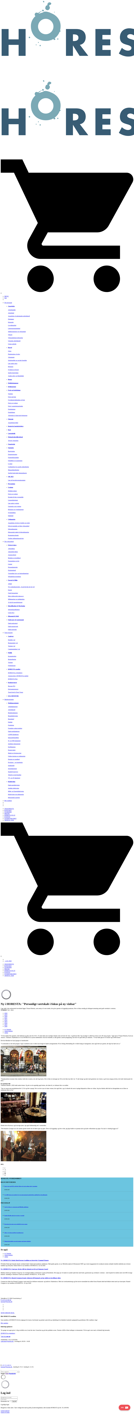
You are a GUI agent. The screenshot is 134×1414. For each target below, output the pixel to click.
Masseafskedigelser (13, 470)
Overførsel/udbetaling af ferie (16, 400)
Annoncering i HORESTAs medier (18, 676)
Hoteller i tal (11, 640)
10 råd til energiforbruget (15, 602)
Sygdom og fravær (13, 369)
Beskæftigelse (12, 659)
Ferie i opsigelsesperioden (15, 406)
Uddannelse (11, 519)
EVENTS (7, 817)
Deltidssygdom (12, 491)
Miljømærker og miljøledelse (16, 599)
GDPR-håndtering (13, 734)
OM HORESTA (9, 808)
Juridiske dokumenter (14, 744)
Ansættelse (11, 306)
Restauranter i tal (13, 643)
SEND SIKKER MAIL (7, 1313)
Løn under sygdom (13, 503)
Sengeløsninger (12, 768)
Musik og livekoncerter (14, 753)
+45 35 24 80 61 (6, 1365)
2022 (5, 1020)
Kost (9, 430)
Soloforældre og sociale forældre (17, 360)
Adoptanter (11, 357)
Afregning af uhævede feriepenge (17, 415)
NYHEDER (8, 812)
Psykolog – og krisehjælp (15, 762)
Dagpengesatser (12, 454)
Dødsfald (10, 516)
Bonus (10, 379)
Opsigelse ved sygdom (14, 506)
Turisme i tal (11, 646)
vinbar (6, 1032)
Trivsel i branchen (13, 440)
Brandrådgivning (13, 716)
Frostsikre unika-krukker (15, 728)
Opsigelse (11, 448)
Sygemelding (12, 512)
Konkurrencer (12, 682)
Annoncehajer (12, 555)
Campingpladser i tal (14, 649)
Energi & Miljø (12, 580)
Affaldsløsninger (13, 706)
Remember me (5, 1401)
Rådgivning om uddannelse (16, 794)
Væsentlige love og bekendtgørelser (18, 573)
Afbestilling (11, 548)
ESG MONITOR (13, 696)
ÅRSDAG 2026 (9, 820)
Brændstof (11, 719)
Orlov (9, 351)
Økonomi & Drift (13, 616)
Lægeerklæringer (13, 500)
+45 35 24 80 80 (6, 1300)
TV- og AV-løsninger (14, 778)
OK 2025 (10, 476)
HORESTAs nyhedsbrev (15, 673)
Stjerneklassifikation (14, 609)
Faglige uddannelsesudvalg (16, 538)
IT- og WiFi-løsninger (14, 741)
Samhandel (11, 765)
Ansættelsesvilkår (13, 422)
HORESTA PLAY (9, 815)
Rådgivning (11, 781)
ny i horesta (7, 1029)
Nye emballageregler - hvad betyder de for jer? (21, 587)
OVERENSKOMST (10, 818)
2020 (5, 1016)
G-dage (10, 464)
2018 (5, 1013)
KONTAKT (8, 810)
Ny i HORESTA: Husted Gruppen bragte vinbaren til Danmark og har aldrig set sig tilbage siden (31, 1278)
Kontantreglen (12, 656)
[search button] (18, 1372)
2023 (5, 1021)
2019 (5, 1015)
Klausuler (11, 322)
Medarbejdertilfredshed (15, 437)
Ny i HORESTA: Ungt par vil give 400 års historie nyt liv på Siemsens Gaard (24, 1269)
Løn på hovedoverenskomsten (16, 480)
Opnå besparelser (13, 593)
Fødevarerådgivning (14, 785)
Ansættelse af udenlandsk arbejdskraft (19, 316)
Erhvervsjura (12, 545)
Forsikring (11, 725)
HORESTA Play (13, 679)
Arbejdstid (11, 313)
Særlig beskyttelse (13, 373)
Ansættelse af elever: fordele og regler (19, 523)
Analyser (11, 636)
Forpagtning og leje (13, 561)
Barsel (10, 347)
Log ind (5, 1392)
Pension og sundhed (14, 759)
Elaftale (10, 722)
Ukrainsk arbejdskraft (14, 341)
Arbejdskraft (11, 710)
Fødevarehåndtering (14, 731)
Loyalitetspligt (12, 325)
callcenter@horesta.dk (7, 1341)
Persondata (11, 484)
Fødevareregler (12, 629)
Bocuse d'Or (11, 686)
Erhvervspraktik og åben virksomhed (18, 526)
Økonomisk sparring (14, 797)
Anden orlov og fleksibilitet (16, 376)
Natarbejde (11, 444)
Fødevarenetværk (13, 626)
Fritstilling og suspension (15, 460)
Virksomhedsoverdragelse (15, 338)
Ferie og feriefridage (14, 390)
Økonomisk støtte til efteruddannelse (18, 532)
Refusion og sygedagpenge (16, 509)
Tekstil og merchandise (14, 775)
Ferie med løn (12, 397)
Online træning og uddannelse (16, 756)
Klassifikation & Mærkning (16, 606)
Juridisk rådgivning (13, 788)
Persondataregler (13, 567)
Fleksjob (10, 419)
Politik (10, 653)
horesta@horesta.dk (6, 1301)
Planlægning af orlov (14, 354)
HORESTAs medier (14, 669)
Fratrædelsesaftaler (13, 457)
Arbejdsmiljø (11, 310)
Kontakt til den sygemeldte (15, 497)
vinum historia (8, 1031)
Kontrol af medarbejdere (15, 426)
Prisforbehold (12, 570)
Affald (10, 584)
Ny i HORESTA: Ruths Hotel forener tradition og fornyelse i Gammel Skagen (25, 1260)
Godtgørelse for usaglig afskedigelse (18, 467)
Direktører (11, 319)
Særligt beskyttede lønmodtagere (17, 473)
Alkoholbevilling (13, 552)
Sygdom (10, 487)
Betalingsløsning (13, 713)
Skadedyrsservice (13, 772)
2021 (5, 1018)
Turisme (10, 662)
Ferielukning (11, 409)
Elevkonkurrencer (13, 689)
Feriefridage (11, 412)
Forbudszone (11, 665)
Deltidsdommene (13, 383)
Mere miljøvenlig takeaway (16, 596)
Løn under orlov (12, 363)
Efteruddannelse (12, 529)
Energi (10, 590)
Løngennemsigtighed (14, 328)
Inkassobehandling (13, 737)
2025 (5, 1024)
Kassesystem (11, 750)
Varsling (10, 394)
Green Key (11, 612)
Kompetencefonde (13, 535)
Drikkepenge (12, 386)
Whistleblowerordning (14, 576)
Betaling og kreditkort (14, 558)
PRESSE (7, 813)
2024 (5, 1023)
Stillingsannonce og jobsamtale (17, 331)
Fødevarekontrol (13, 623)
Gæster (10, 564)
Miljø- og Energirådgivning (16, 791)
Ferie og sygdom (13, 403)
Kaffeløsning (11, 747)
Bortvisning (11, 451)
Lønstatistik (11, 433)
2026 (5, 1026)
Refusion (10, 366)
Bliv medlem (4, 1323)
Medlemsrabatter (13, 703)
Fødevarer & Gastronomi (16, 620)
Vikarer (10, 334)
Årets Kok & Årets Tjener (15, 692)
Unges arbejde (12, 344)
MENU (6, 296)
